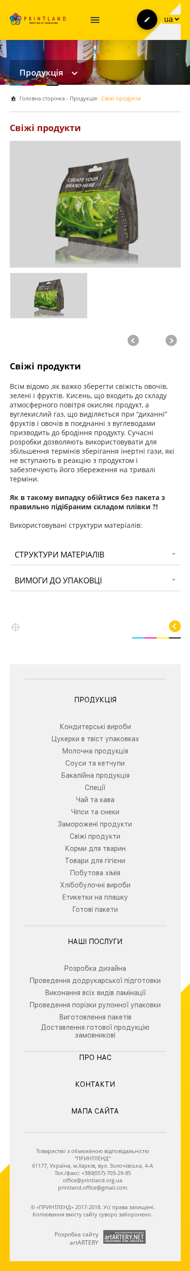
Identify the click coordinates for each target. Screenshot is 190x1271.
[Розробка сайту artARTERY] (124, 1237)
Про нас (95, 1057)
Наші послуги (95, 941)
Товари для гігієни (95, 861)
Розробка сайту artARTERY (76, 1238)
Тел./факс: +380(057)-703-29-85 (93, 1172)
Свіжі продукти (95, 836)
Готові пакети (95, 909)
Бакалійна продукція (95, 775)
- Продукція (81, 98)
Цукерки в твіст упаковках (95, 739)
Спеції (95, 787)
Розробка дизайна (95, 968)
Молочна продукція (95, 751)
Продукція (41, 72)
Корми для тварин (95, 848)
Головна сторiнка (42, 98)
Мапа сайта (95, 1111)
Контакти (95, 1084)
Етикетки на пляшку (95, 897)
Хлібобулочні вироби (95, 885)
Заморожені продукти (95, 824)
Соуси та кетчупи (95, 763)
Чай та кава (95, 800)
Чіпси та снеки (95, 812)
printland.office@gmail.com (92, 1187)
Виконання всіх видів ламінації (95, 993)
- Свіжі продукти (119, 98)
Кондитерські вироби (95, 727)
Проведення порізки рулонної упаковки (95, 1005)
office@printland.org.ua (92, 1180)
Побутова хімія (95, 873)
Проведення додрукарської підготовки (95, 980)
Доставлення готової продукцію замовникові (95, 1031)
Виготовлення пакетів (95, 1017)
